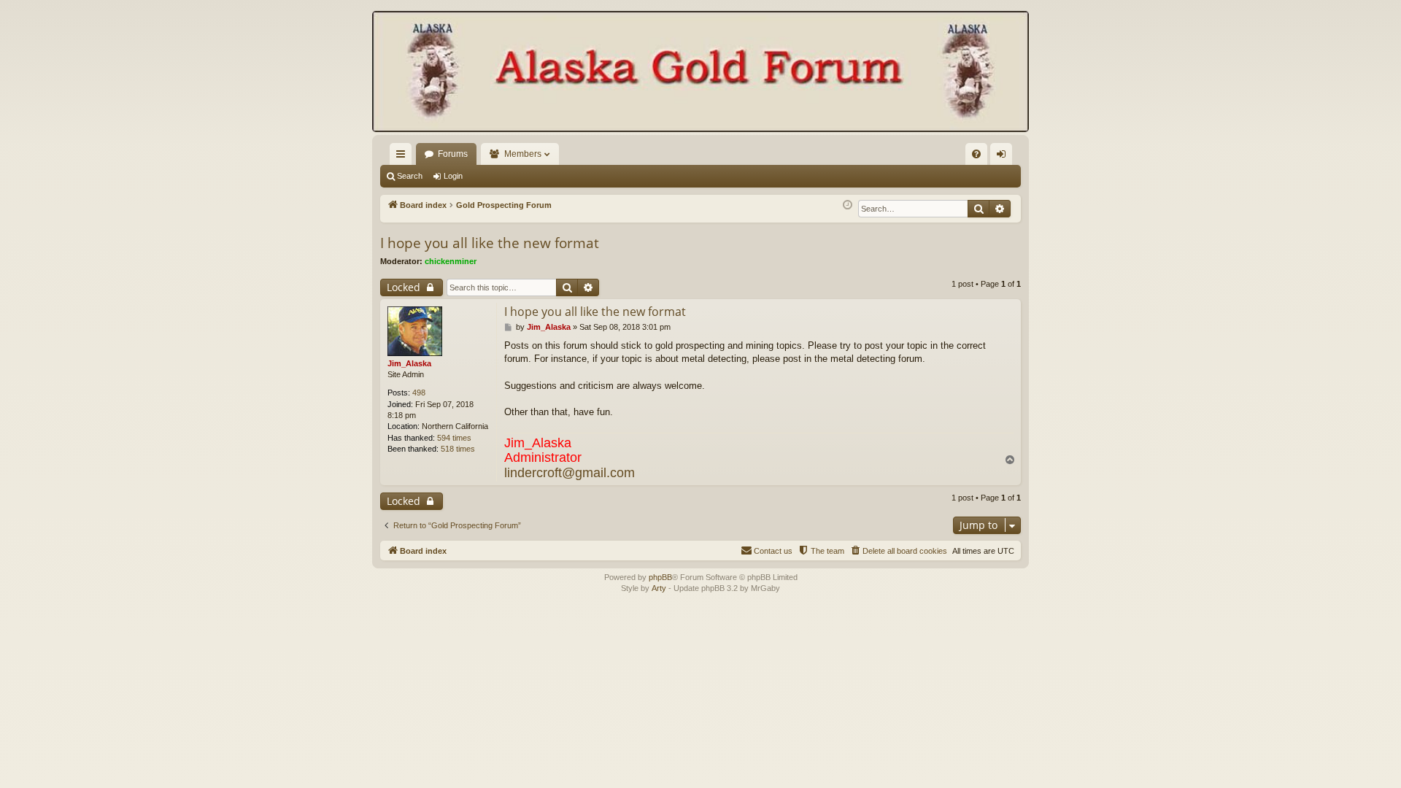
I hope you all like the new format (489, 242)
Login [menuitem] (1004, 157)
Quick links (403, 157)
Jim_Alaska (409, 363)
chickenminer (450, 261)
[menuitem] (976, 154)
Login (453, 175)
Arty (659, 588)
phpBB (660, 577)
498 (418, 392)
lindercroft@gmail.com (569, 473)
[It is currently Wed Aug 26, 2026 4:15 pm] (847, 205)
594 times (454, 437)
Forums (453, 154)
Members (522, 154)
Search (409, 175)
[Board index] (700, 73)
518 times (458, 448)
